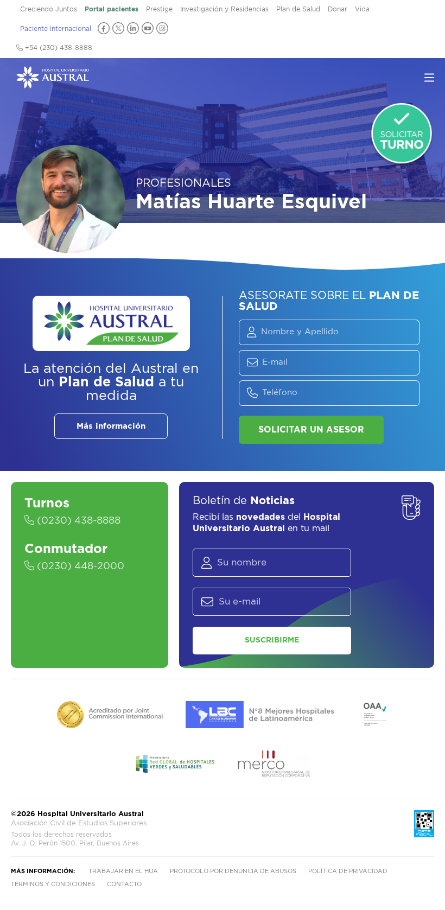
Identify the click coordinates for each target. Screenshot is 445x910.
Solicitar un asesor (311, 429)
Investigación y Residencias (224, 9)
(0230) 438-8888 (77, 521)
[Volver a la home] (52, 83)
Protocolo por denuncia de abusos (233, 871)
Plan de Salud (298, 9)
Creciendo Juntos (48, 9)
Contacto (124, 884)
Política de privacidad (347, 871)
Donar (337, 9)
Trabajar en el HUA (123, 871)
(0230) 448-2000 (79, 566)
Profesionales (183, 183)
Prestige (159, 9)
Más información (111, 426)
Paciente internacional (55, 29)
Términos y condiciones (53, 884)
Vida (362, 9)
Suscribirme (272, 640)
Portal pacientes (111, 9)
